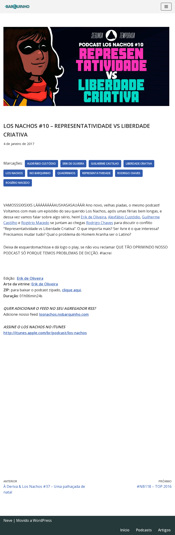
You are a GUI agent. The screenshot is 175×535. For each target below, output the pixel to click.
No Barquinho (40, 173)
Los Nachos (14, 173)
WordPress (42, 520)
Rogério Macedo (18, 183)
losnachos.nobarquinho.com (64, 314)
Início (124, 529)
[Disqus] (87, 407)
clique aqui (71, 289)
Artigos (164, 529)
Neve (7, 520)
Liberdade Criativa (139, 163)
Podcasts (144, 529)
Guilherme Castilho (105, 163)
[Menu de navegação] (166, 6)
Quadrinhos (66, 173)
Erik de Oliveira (73, 163)
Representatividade (96, 173)
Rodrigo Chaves (128, 173)
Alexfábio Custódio (41, 163)
